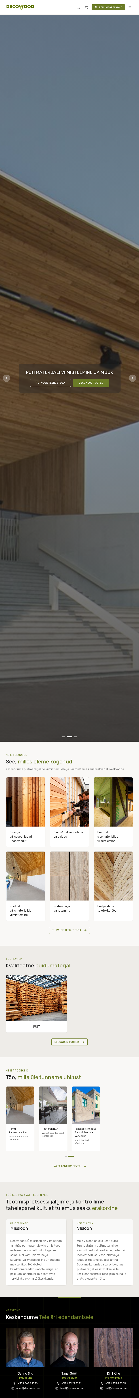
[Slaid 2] (69, 736)
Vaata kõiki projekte (67, 1166)
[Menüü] (130, 7)
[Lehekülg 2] (73, 1156)
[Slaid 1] (63, 736)
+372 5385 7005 (116, 1383)
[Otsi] (78, 7)
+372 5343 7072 (72, 1383)
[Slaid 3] (75, 736)
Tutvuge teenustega (50, 382)
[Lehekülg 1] (68, 1156)
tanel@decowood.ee (72, 1388)
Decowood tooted (91, 382)
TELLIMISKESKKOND (110, 7)
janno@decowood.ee (28, 1388)
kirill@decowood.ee (116, 1388)
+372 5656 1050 (28, 1383)
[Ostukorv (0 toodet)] (86, 7)
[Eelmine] (6, 378)
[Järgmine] (132, 378)
